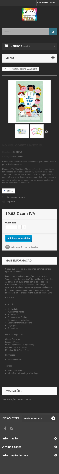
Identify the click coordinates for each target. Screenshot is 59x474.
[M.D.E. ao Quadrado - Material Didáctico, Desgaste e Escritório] (29, 14)
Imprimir (11, 201)
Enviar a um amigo (16, 197)
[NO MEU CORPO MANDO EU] (22, 131)
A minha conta (11, 447)
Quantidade (10, 223)
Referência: (7, 152)
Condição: (7, 156)
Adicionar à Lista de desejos (24, 247)
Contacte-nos (42, 3)
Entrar (52, 3)
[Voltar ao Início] (5, 69)
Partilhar (9, 191)
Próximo (46, 131)
